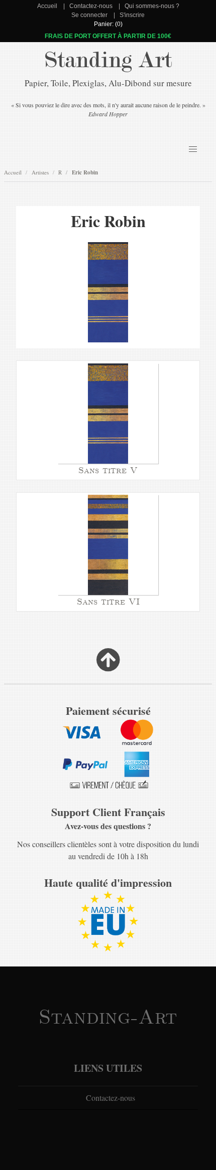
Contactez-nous (91, 6)
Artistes (40, 172)
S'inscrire (132, 15)
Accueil (47, 6)
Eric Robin (85, 172)
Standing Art (108, 60)
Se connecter (89, 15)
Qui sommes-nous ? (152, 6)
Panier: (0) (108, 24)
